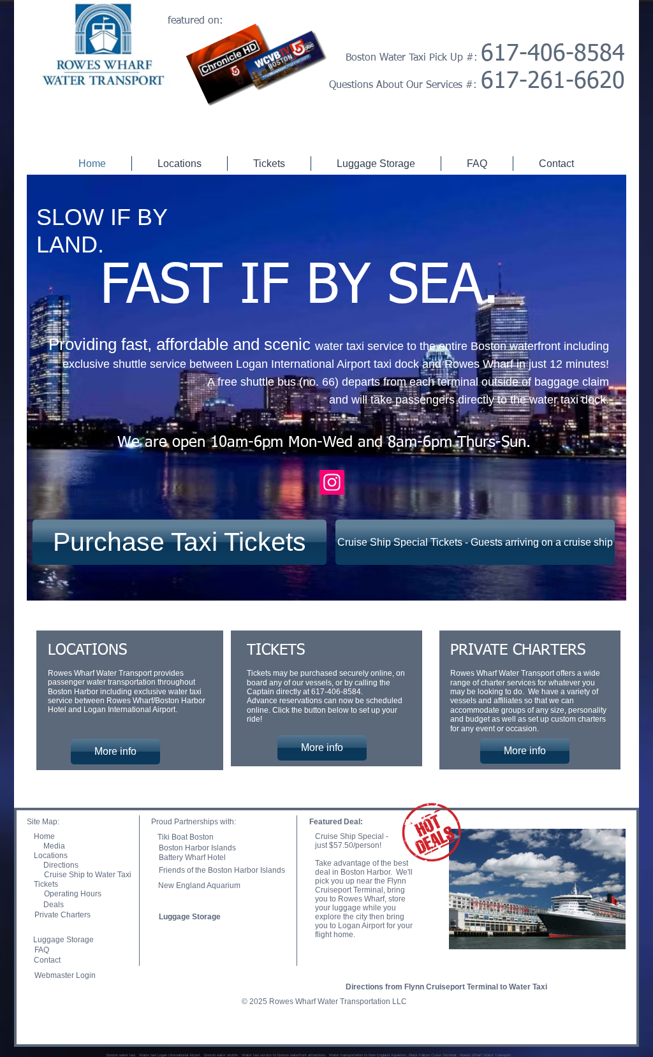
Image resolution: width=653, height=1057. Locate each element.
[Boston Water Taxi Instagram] (331, 482)
